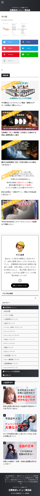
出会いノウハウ (9, 339)
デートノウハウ (9, 343)
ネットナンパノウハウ (11, 335)
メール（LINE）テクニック (13, 327)
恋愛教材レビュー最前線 (20, 10)
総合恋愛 (7, 311)
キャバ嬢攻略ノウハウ (11, 359)
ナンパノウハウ (9, 331)
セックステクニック (11, 367)
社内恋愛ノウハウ (10, 355)
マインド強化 (8, 315)
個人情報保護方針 (10, 476)
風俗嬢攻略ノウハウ (11, 363)
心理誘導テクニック (11, 319)
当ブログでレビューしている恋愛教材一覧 (22, 478)
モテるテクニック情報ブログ (20, 487)
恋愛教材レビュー (11, 307)
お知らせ (8, 375)
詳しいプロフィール (20, 285)
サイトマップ (12, 481)
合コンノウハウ (9, 351)
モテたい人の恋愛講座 (12, 371)
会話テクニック (9, 323)
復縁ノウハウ (8, 347)
